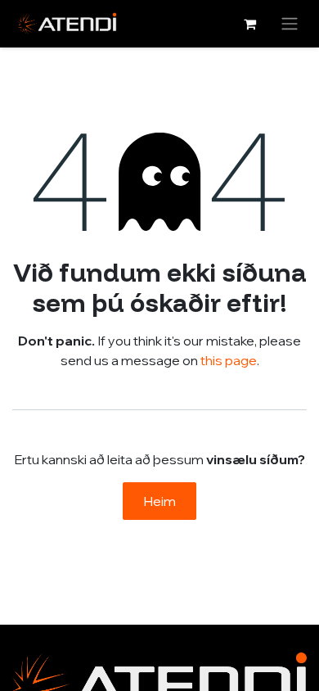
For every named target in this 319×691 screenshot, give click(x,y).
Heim (159, 501)
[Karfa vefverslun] (249, 23)
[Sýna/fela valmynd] (289, 24)
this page (228, 360)
